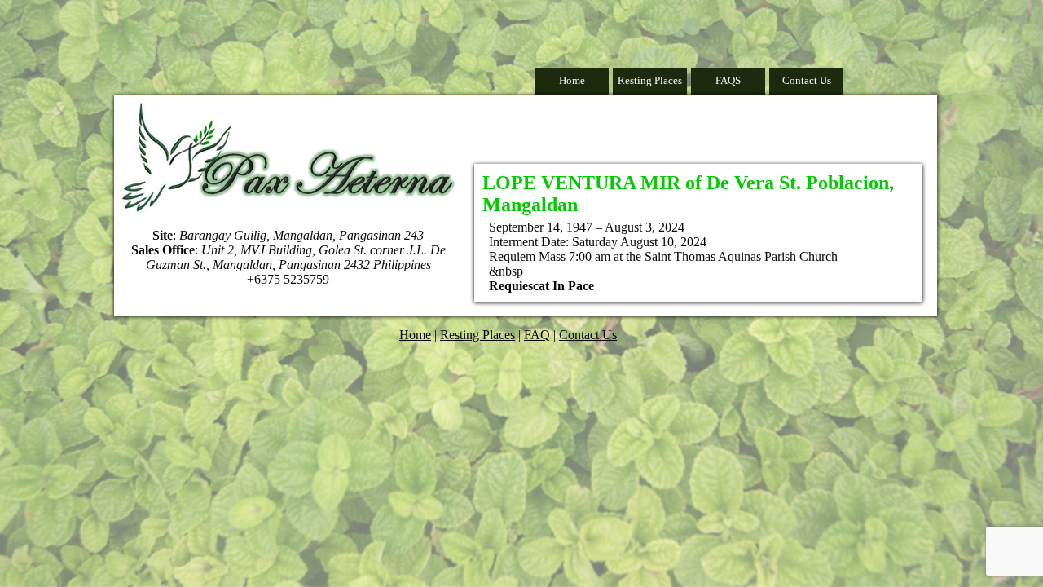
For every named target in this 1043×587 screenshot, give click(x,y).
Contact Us (806, 80)
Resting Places (650, 80)
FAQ (537, 335)
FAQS (728, 80)
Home (572, 80)
